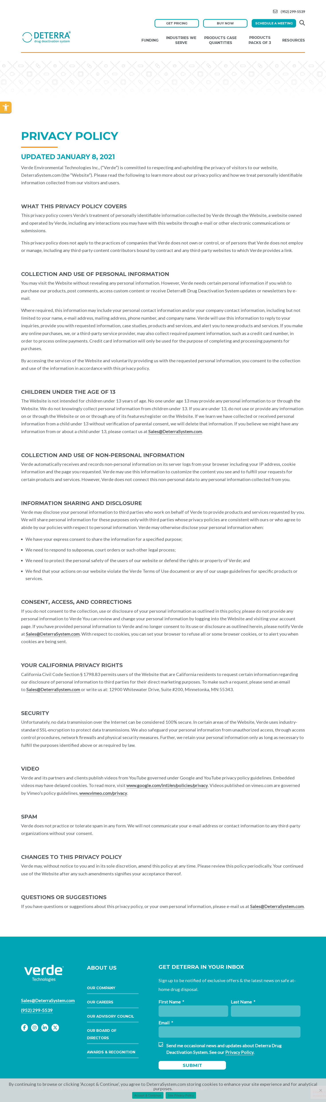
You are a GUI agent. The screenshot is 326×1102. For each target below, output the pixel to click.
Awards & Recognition (111, 1052)
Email (166, 1022)
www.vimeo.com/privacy (103, 793)
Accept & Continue (147, 1095)
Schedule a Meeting (274, 23)
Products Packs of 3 (260, 40)
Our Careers (100, 1002)
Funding (150, 40)
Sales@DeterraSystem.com (175, 431)
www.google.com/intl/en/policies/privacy (167, 785)
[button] (6, 107)
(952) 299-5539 (293, 12)
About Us (101, 968)
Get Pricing (176, 23)
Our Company (101, 988)
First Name (171, 1001)
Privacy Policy (239, 1052)
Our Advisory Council (110, 1016)
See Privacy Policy (181, 1095)
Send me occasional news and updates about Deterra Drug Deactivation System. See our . (224, 1049)
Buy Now (225, 23)
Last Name (243, 1001)
